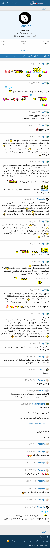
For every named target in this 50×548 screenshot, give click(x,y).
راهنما (13, 541)
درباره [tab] (7, 55)
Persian (43, 537)
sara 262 (42, 369)
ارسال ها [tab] (15, 55)
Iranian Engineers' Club (35, 546)
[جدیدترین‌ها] (8, 3)
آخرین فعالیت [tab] (26, 55)
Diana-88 (41, 199)
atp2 (44, 63)
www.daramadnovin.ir (39, 423)
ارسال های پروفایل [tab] (41, 55)
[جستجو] (3, 3)
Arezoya (42, 356)
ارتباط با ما (44, 541)
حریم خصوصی (22, 541)
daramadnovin (39, 404)
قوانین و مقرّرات (33, 541)
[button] (46, 3)
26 (45, 44)
